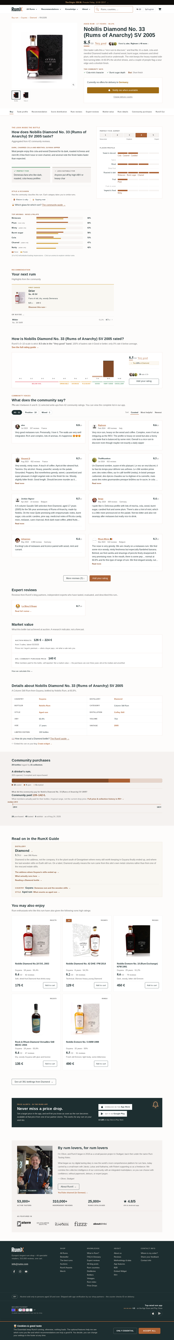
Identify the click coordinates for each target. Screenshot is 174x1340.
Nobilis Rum (44, 706)
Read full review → (23, 611)
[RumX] (17, 9)
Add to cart (50, 985)
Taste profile (22, 112)
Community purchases (142, 112)
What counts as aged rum (46, 892)
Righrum (102, 425)
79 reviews (131, 975)
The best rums (66, 1260)
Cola (14, 238)
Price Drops (92, 1285)
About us (118, 1253)
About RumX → (68, 1186)
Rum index (91, 1282)
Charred (20, 243)
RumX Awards (66, 1267)
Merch (63, 1271)
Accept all (149, 1331)
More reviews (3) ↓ (75, 578)
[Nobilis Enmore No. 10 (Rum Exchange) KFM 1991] (138, 940)
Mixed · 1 (46, 412)
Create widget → (45, 744)
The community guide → (54, 205)
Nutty (19, 247)
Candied (134, 156)
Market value (108, 112)
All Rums (64, 1253)
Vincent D (25, 458)
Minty (19, 228)
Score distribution (59, 112)
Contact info (146, 1260)
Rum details (123, 112)
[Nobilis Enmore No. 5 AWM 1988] (87, 1018)
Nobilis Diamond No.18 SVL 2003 (32, 964)
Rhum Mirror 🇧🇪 (105, 539)
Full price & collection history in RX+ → (106, 799)
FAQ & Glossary (94, 1257)
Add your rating (144, 381)
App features (119, 1264)
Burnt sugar (17, 233)
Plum (18, 223)
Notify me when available (125, 90)
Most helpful (146, 412)
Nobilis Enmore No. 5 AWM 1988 (82, 1042)
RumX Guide (161, 112)
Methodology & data (122, 1260)
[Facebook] (14, 1271)
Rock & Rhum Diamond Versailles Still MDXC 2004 (34, 1043)
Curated (134, 412)
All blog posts (92, 1264)
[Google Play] (159, 1313)
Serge (100, 499)
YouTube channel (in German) (73, 1192)
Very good (100, 43)
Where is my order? (149, 1253)
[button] (44, 56)
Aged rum (89, 24)
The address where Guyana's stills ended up (37, 872)
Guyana (42, 699)
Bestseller (64, 1257)
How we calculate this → (22, 671)
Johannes (25, 539)
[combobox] (113, 9)
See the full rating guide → (25, 347)
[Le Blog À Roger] (18, 606)
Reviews (117, 1257)
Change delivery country (123, 97)
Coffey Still (119, 712)
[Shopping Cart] (159, 9)
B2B (115, 1267)
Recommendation (39, 112)
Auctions (63, 1264)
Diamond (118, 699)
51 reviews (80, 1053)
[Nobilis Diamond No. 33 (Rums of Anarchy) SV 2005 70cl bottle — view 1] (16, 95)
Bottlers (90, 1275)
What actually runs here (27, 876)
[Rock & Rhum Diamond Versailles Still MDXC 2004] (36, 1018)
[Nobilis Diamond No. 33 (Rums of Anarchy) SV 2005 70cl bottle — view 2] (25, 95)
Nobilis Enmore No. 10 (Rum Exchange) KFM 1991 (137, 965)
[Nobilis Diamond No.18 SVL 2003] (36, 940)
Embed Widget (120, 1271)
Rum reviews (76, 112)
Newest (158, 412)
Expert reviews (92, 112)
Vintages (90, 1278)
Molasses (16, 218)
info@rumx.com (20, 1264)
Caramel (126, 156)
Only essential (125, 1331)
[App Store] (153, 1313)
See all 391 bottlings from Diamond (34, 1082)
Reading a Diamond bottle (28, 880)
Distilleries (91, 1271)
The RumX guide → (59, 739)
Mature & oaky (20, 200)
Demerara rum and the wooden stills (52, 888)
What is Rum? (93, 1253)
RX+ (116, 1275)
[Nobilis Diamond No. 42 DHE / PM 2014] (87, 940)
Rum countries (93, 1267)
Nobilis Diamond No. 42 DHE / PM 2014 (86, 964)
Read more (19, 483)
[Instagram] (20, 1271)
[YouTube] (26, 1271)
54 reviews (80, 975)
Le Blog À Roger (29, 606)
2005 (116, 725)
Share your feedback (150, 1257)
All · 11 (17, 412)
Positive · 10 (31, 412)
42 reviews (29, 975)
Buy (11, 112)
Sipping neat (39, 200)
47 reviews (29, 1053)
